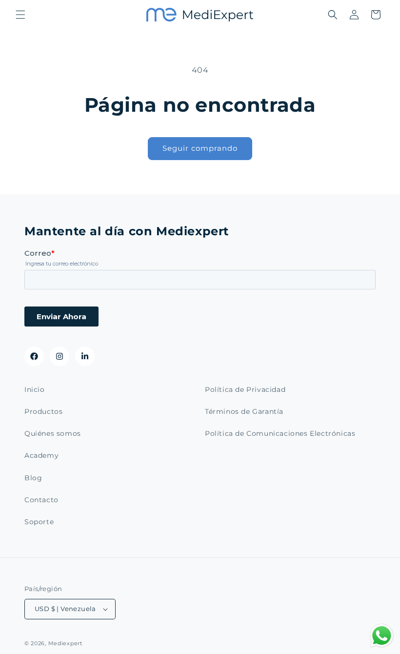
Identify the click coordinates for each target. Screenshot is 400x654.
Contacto (41, 499)
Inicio (34, 389)
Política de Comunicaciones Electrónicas (280, 433)
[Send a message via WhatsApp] (381, 635)
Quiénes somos (52, 433)
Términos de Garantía (244, 411)
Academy (41, 455)
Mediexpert (65, 643)
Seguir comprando (200, 148)
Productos (43, 411)
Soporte (39, 521)
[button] (20, 14)
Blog (33, 477)
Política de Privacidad (245, 389)
